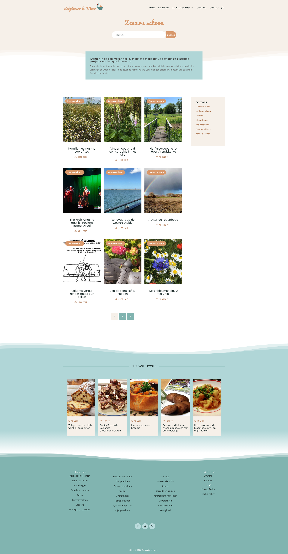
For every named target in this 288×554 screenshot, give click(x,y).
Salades (165, 476)
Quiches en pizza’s (122, 505)
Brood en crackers (80, 490)
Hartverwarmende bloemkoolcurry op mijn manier (205, 428)
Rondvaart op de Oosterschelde (123, 221)
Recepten (163, 7)
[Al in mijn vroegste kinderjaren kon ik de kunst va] (211, 536)
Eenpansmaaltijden (122, 476)
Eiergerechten (123, 481)
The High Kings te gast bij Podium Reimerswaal (82, 222)
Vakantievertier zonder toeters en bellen (81, 294)
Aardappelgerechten (80, 475)
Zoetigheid (165, 510)
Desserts (80, 504)
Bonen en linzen (80, 480)
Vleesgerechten (165, 505)
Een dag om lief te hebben (122, 292)
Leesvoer (200, 115)
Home (152, 7)
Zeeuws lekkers (203, 129)
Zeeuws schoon (74, 101)
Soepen (165, 486)
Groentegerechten (123, 486)
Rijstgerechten (122, 510)
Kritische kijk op (203, 111)
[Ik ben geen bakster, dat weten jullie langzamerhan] (157, 536)
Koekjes (122, 490)
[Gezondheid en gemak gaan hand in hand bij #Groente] (103, 536)
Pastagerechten (122, 500)
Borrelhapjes (80, 485)
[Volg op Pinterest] (152, 526)
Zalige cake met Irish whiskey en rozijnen (80, 426)
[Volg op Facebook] (138, 526)
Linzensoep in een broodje (141, 426)
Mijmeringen (202, 120)
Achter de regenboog (163, 219)
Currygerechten (80, 499)
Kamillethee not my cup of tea (81, 150)
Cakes (80, 495)
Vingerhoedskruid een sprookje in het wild (122, 151)
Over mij (201, 7)
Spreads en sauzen (165, 490)
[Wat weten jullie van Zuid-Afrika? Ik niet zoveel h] (184, 536)
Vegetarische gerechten (165, 495)
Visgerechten (165, 500)
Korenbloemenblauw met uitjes (163, 292)
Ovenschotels (122, 495)
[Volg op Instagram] (145, 526)
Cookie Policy (208, 493)
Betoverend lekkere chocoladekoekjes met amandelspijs (175, 428)
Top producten (203, 124)
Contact (214, 7)
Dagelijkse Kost (181, 7)
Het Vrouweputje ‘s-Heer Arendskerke (163, 150)
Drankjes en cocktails (79, 509)
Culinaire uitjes (203, 106)
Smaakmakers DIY (165, 481)
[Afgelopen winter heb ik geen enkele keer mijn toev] (130, 536)
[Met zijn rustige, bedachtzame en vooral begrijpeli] (76, 536)
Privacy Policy (208, 489)
